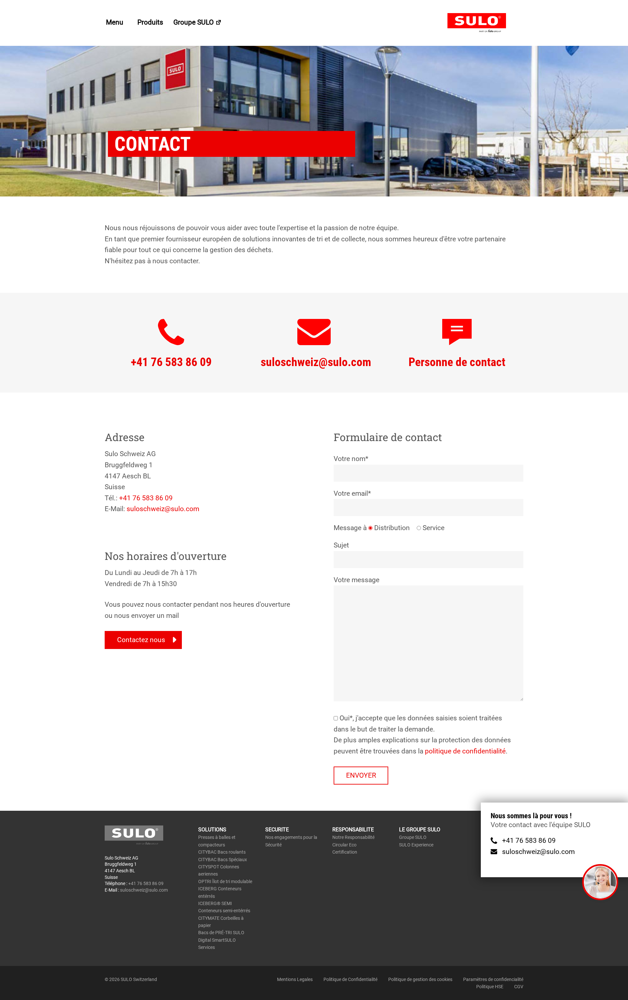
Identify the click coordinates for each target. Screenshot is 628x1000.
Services (206, 947)
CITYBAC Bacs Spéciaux (222, 859)
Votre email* (352, 493)
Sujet (341, 545)
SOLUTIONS (212, 829)
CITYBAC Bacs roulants (222, 852)
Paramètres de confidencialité (493, 979)
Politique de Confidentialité (350, 979)
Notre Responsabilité (353, 837)
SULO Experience (416, 844)
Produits (150, 22)
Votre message (356, 580)
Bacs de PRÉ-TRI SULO (221, 932)
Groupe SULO (194, 22)
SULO (485, 23)
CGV (518, 986)
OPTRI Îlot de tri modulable (225, 881)
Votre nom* (351, 459)
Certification (344, 852)
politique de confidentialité (465, 751)
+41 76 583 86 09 (146, 498)
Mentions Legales (295, 979)
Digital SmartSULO (217, 940)
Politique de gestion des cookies (420, 979)
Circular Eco (344, 844)
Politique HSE (489, 986)
